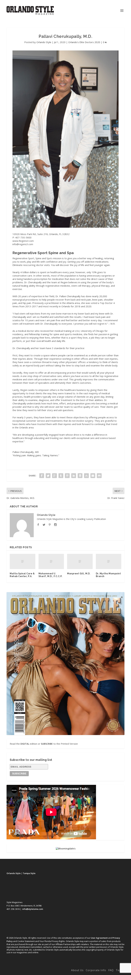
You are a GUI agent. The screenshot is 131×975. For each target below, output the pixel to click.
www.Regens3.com (23, 240)
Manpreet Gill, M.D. (78, 573)
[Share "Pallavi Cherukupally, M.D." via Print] (99, 475)
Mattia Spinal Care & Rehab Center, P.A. (22, 575)
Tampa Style (29, 873)
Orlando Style (43, 42)
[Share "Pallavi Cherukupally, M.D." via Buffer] (80, 475)
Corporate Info (96, 970)
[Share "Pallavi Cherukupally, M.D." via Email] (93, 475)
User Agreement (99, 937)
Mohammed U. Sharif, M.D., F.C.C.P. (50, 575)
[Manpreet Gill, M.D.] (80, 561)
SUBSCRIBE (47, 743)
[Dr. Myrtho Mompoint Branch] (108, 561)
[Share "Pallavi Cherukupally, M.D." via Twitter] (48, 475)
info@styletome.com (32, 909)
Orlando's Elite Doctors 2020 (84, 42)
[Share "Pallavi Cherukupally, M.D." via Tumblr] (61, 475)
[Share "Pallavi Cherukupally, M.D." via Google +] (54, 475)
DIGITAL (24, 743)
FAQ (111, 970)
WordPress (56, 970)
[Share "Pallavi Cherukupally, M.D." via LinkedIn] (73, 475)
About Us (77, 970)
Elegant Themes (27, 970)
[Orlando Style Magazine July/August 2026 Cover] (65, 663)
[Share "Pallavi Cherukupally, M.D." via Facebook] (42, 475)
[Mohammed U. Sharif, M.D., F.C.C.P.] (51, 561)
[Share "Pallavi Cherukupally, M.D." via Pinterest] (67, 475)
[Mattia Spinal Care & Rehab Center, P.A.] (22, 561)
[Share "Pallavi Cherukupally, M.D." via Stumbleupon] (86, 475)
